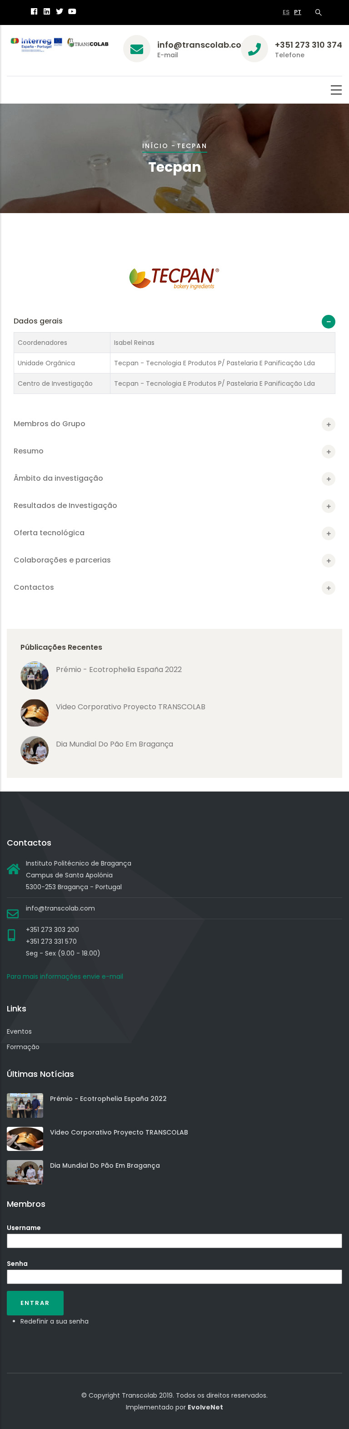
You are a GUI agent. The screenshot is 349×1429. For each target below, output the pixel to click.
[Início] (58, 46)
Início (155, 145)
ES (286, 12)
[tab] (174, 321)
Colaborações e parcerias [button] (62, 560)
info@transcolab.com (203, 44)
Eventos (19, 1031)
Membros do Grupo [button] (49, 423)
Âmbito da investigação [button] (58, 478)
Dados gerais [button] (38, 321)
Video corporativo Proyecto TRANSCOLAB (130, 707)
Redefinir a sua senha (54, 1321)
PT (297, 12)
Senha (17, 1263)
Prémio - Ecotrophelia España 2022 (119, 669)
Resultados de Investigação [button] (65, 505)
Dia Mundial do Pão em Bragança (114, 744)
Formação (23, 1046)
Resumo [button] (29, 451)
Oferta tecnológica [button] (49, 533)
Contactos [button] (34, 587)
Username (24, 1227)
